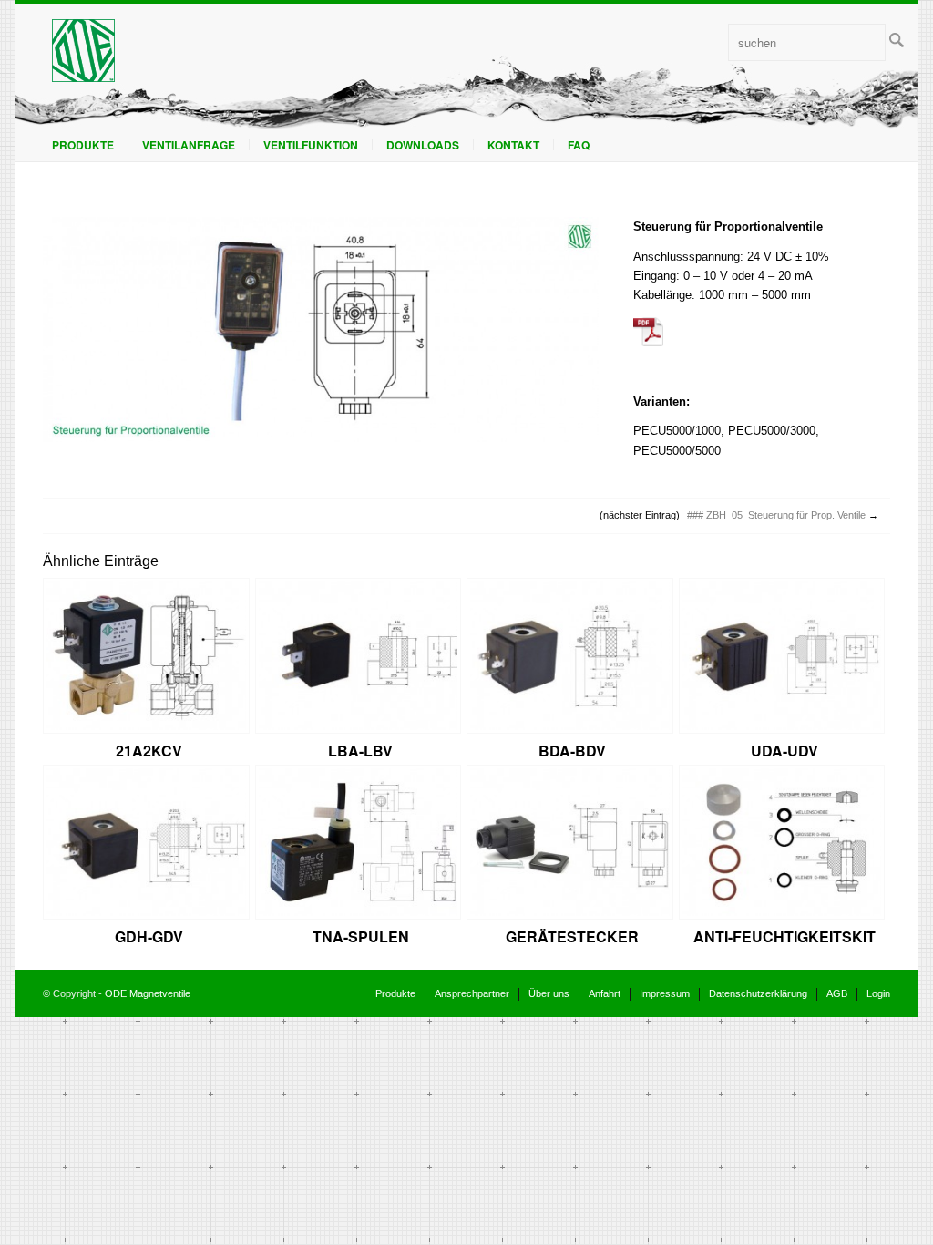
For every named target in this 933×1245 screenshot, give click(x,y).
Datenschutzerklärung (758, 993)
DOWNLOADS (422, 144)
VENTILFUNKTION (310, 144)
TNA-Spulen (361, 936)
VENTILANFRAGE (188, 144)
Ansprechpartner (472, 993)
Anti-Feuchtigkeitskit (784, 936)
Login (878, 993)
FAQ (579, 144)
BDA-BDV (572, 750)
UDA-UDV (784, 750)
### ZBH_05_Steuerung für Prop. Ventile (776, 514)
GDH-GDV (149, 936)
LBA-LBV (360, 750)
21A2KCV (149, 750)
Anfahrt (604, 993)
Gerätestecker (572, 936)
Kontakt (513, 144)
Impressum (665, 993)
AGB (836, 993)
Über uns (548, 993)
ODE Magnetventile (147, 993)
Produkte (83, 144)
